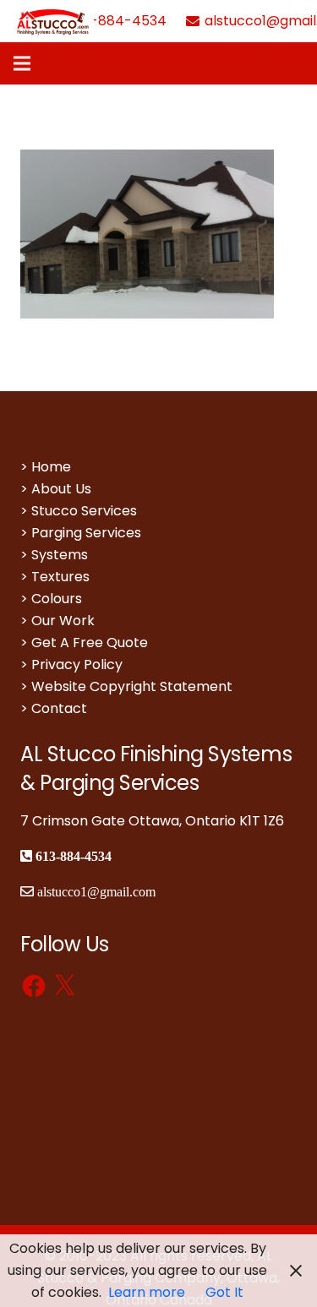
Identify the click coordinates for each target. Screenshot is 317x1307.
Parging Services (86, 532)
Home (51, 467)
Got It (224, 1292)
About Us (61, 488)
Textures (60, 576)
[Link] (54, 21)
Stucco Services (84, 510)
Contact (59, 708)
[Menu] (22, 63)
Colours (56, 598)
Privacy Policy (77, 664)
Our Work (63, 620)
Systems (59, 554)
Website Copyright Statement (131, 686)
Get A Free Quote (89, 642)
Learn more (146, 1292)
